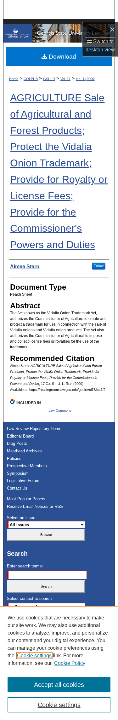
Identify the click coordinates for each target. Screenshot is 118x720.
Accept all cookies (59, 684)
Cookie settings (34, 655)
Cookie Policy (69, 663)
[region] (59, 663)
